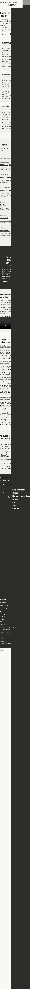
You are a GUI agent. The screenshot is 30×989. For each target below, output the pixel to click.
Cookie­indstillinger (5, 629)
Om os (15, 499)
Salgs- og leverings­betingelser (8, 627)
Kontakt (16, 509)
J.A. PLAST (4, 218)
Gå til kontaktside (6, 643)
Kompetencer (18, 490)
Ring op (3, 455)
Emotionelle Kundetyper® (13, 25)
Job (14, 505)
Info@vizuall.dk (4, 605)
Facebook (2, 636)
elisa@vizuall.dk (9, 468)
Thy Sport (3, 205)
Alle (1, 158)
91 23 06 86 (6, 466)
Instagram (2, 641)
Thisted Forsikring (6, 178)
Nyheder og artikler (21, 496)
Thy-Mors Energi (6, 190)
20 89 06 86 (3, 602)
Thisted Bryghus (6, 165)
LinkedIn (2, 638)
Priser (3, 34)
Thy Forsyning (5, 231)
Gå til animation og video (9, 316)
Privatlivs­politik (4, 624)
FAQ (14, 502)
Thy (26, 450)
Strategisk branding (8, 158)
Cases (15, 493)
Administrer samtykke (1, 649)
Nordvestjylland (5, 452)
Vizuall (9, 2)
